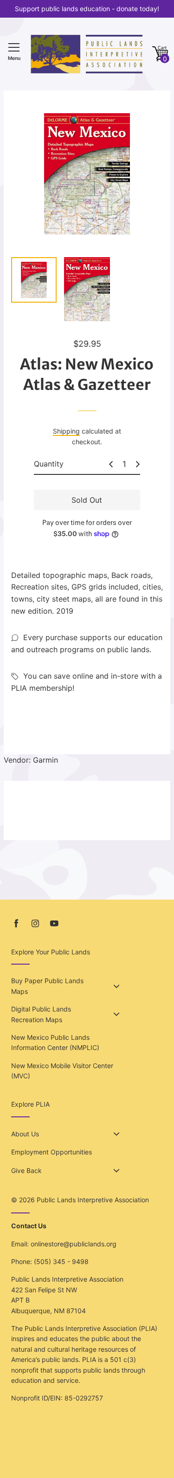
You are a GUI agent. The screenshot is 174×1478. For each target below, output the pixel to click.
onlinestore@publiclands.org (73, 1244)
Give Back (26, 1170)
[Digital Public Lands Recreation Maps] (116, 1014)
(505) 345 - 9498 (61, 1261)
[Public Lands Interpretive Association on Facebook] (16, 923)
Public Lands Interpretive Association (93, 1200)
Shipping (66, 431)
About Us (25, 1134)
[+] (138, 464)
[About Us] (116, 1134)
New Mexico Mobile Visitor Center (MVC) (62, 1071)
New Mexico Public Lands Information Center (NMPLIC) (55, 1042)
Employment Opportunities (51, 1152)
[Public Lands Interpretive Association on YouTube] (54, 923)
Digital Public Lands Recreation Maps (41, 1014)
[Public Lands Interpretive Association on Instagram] (35, 923)
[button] (160, 54)
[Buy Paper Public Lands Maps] (116, 986)
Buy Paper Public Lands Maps (47, 986)
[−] (111, 464)
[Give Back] (116, 1170)
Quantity (49, 463)
